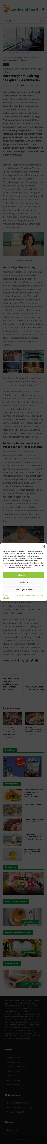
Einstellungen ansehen (24, 589)
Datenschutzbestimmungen (24, 595)
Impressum (40, 595)
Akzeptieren (23, 575)
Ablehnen (23, 582)
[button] (43, 546)
